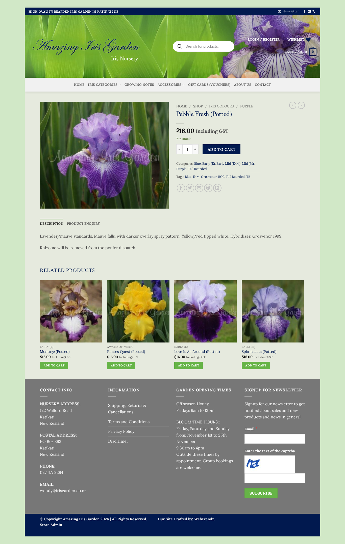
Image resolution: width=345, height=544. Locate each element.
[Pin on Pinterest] (208, 188)
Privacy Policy (121, 431)
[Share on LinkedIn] (217, 188)
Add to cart (222, 149)
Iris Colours (221, 106)
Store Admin (51, 525)
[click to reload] (269, 464)
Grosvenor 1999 (212, 177)
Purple (246, 106)
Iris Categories (102, 84)
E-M (196, 177)
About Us (242, 84)
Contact (263, 84)
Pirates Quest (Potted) (126, 351)
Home (79, 84)
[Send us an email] (309, 11)
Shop (198, 106)
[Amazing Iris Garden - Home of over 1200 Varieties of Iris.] (87, 46)
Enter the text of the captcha (269, 451)
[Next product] (292, 105)
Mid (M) (248, 163)
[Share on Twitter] (190, 188)
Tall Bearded (197, 169)
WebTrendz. (204, 519)
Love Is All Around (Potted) (197, 351)
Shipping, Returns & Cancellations (127, 408)
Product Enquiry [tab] (83, 223)
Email (251, 429)
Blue (197, 163)
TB (248, 177)
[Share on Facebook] (181, 188)
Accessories (169, 84)
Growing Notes (139, 84)
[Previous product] (301, 105)
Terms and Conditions (129, 421)
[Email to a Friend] (199, 188)
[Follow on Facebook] (304, 11)
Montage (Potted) (54, 351)
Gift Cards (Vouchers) (209, 84)
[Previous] (40, 329)
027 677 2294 (51, 472)
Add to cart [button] (54, 365)
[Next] (303, 329)
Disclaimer (118, 441)
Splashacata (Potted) (259, 351)
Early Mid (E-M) (228, 163)
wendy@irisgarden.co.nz (63, 490)
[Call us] (313, 11)
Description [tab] (51, 223)
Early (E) (208, 163)
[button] (288, 11)
